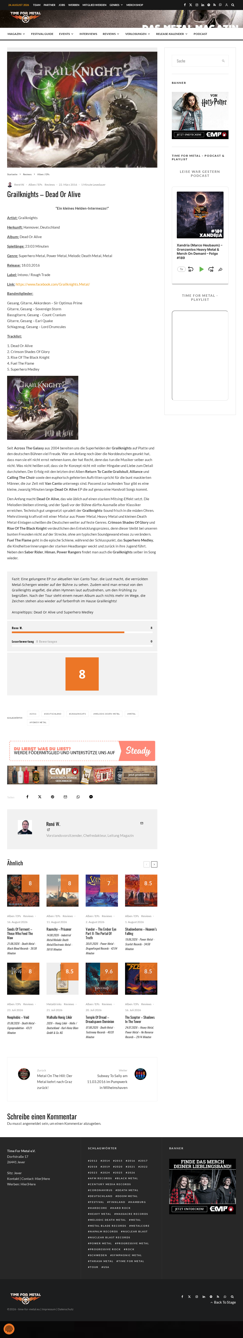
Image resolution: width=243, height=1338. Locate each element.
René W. (19, 184)
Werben (73, 4)
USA (106, 1267)
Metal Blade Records (108, 1225)
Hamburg (138, 1202)
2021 (131, 1166)
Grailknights (78, 714)
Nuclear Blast (135, 1231)
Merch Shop (134, 4)
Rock (130, 1249)
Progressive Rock (105, 1249)
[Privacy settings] (9, 1329)
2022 (144, 1166)
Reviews (109, 34)
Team (36, 4)
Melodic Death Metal (107, 714)
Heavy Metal (100, 1213)
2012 (94, 1160)
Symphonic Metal (127, 1255)
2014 (106, 1160)
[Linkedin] (203, 5)
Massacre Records (132, 1213)
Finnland (117, 1202)
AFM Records (101, 1178)
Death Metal (128, 1190)
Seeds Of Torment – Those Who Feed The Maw (20, 933)
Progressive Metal (133, 1243)
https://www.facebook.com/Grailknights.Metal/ (53, 284)
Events (64, 34)
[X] (190, 5)
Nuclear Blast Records (110, 1237)
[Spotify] (209, 5)
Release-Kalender (170, 34)
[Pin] (52, 797)
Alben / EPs (35, 184)
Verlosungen (135, 34)
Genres (114, 4)
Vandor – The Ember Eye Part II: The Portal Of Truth (101, 933)
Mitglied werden (94, 4)
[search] (223, 60)
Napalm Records (104, 1231)
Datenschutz (66, 1309)
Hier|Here (42, 1179)
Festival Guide (42, 34)
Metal (132, 714)
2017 (144, 1160)
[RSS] (214, 5)
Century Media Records (110, 1184)
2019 (106, 1166)
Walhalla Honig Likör (59, 1017)
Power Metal (39, 722)
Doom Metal (127, 1196)
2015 (119, 1160)
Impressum (49, 1309)
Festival (97, 1202)
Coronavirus (101, 1190)
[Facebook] (184, 5)
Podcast (200, 34)
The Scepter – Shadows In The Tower (140, 1019)
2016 (34, 714)
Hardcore (98, 1207)
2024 (106, 1172)
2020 (119, 1166)
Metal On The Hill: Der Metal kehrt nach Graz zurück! (54, 1079)
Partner (49, 4)
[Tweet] (40, 797)
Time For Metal (131, 1261)
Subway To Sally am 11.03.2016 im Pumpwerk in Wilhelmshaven (107, 1079)
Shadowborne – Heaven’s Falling (141, 931)
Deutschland (53, 714)
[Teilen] (27, 797)
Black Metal (127, 1178)
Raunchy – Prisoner (59, 929)
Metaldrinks (54, 1004)
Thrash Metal (101, 1261)
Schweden (98, 1255)
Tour (94, 1267)
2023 (94, 1172)
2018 (94, 1166)
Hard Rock (121, 1207)
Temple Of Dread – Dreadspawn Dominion (100, 1019)
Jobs (62, 4)
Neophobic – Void (18, 1017)
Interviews (88, 34)
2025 (119, 1172)
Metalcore (140, 1225)
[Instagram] (197, 5)
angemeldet (32, 1123)
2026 (131, 1172)
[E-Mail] (65, 797)
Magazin (14, 34)
